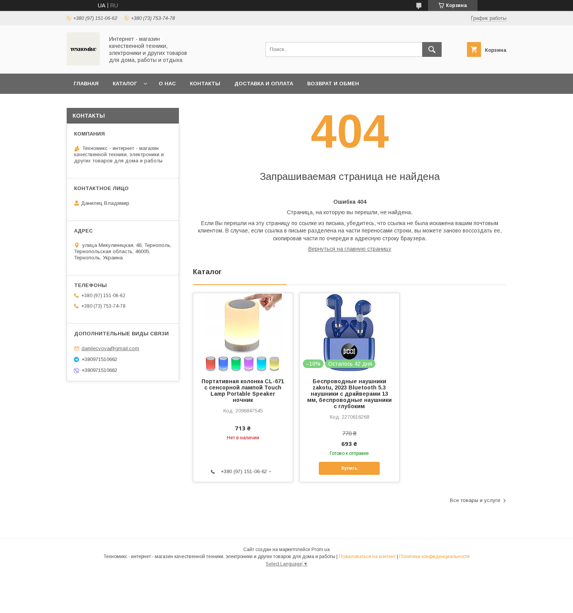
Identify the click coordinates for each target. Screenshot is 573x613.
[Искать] (432, 49)
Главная (86, 83)
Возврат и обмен (333, 83)
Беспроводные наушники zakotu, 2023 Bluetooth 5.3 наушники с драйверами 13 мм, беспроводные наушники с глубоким (349, 393)
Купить (349, 468)
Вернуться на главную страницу (349, 249)
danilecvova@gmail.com (110, 348)
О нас (167, 83)
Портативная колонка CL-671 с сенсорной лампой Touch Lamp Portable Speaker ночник (243, 390)
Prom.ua (320, 549)
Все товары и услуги (475, 500)
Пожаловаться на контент (367, 556)
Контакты (205, 83)
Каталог (125, 83)
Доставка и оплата (263, 83)
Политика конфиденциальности (434, 556)
